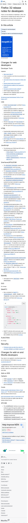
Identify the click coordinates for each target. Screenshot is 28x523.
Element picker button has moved (11, 83)
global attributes (20, 138)
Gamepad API (9, 235)
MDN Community (5, 487)
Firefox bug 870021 (8, 137)
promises (20, 334)
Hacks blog (3, 515)
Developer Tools (7, 68)
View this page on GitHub (8, 440)
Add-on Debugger (8, 382)
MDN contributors (6, 438)
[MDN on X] (6, 463)
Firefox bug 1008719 (13, 248)
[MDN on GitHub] (2, 463)
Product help (4, 481)
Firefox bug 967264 (15, 228)
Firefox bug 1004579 (9, 261)
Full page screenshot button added (12, 89)
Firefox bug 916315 (15, 112)
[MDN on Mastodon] (9, 463)
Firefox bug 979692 (9, 254)
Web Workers (12, 219)
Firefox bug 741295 (10, 142)
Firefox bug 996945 (18, 125)
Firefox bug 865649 (16, 191)
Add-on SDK (5, 373)
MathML (4, 276)
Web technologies (5, 503)
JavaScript (5, 145)
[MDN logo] (3, 457)
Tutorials (3, 510)
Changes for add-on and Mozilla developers (12, 33)
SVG (2, 283)
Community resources (6, 490)
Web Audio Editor (8, 74)
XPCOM (4, 403)
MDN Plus (3, 479)
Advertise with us (5, 476)
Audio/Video (5, 338)
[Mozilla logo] (5, 520)
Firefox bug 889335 (15, 169)
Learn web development (6, 506)
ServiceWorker (9, 224)
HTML (3, 128)
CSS (2, 102)
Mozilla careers (4, 474)
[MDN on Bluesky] (4, 463)
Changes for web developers (8, 29)
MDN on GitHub (5, 497)
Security (4, 31)
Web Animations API (9, 208)
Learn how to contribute (7, 432)
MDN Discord (4, 494)
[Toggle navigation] (25, 1)
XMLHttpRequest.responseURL (11, 271)
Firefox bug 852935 (18, 237)
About (2, 469)
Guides (2, 508)
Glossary (3, 513)
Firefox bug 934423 (11, 155)
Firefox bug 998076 (15, 272)
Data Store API (9, 217)
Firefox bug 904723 (19, 152)
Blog (2, 472)
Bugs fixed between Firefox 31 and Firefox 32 (12, 396)
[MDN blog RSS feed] (11, 463)
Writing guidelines (5, 492)
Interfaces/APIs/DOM (8, 162)
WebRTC (4, 289)
